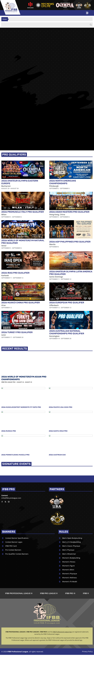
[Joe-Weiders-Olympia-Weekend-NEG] (65, 3)
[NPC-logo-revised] (45, 3)
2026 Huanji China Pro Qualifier (20, 267)
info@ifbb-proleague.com (11, 463)
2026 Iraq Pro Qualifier (15, 237)
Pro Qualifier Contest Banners (16, 519)
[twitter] (5, 466)
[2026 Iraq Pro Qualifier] (23, 225)
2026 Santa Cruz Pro (58, 396)
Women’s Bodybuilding (71, 523)
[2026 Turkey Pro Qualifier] (23, 285)
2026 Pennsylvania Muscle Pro (15, 420)
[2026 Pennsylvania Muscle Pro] (23, 409)
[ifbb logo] (11, 3)
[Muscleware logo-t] (30, 2)
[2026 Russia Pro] (23, 385)
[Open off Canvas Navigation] (87, 13)
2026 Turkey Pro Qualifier (17, 297)
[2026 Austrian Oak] (71, 409)
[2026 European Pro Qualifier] (71, 256)
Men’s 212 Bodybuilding (71, 507)
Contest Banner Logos (13, 507)
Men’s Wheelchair (69, 519)
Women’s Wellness (69, 542)
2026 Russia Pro (8, 396)
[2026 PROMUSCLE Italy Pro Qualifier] (23, 166)
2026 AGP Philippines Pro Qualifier (70, 206)
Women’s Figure (68, 530)
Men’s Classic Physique (71, 511)
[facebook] (2, 466)
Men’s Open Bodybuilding (72, 503)
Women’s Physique (69, 538)
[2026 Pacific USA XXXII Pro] (71, 361)
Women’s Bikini (68, 534)
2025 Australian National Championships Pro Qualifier (66, 297)
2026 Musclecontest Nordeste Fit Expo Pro (21, 372)
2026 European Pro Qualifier (66, 267)
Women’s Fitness (68, 527)
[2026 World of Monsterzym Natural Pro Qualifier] (23, 194)
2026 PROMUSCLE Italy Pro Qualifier (22, 176)
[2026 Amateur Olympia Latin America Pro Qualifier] (71, 225)
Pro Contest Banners (13, 515)
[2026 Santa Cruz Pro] (71, 385)
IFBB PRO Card (11, 511)
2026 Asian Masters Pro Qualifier (69, 176)
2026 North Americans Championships (62, 146)
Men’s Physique (68, 515)
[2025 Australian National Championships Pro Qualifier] (71, 285)
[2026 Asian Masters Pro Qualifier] (71, 166)
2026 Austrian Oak (57, 420)
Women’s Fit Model (69, 546)
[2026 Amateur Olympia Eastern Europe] (23, 134)
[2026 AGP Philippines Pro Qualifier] (71, 194)
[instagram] (8, 466)
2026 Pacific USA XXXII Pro (60, 372)
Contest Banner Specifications (16, 503)
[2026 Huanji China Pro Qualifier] (23, 256)
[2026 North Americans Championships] (71, 134)
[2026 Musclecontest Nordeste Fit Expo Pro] (23, 361)
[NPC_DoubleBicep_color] (56, 459)
